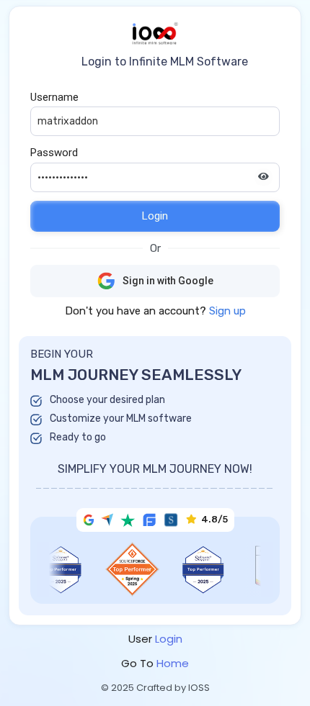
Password (54, 152)
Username (54, 97)
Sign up (227, 310)
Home (172, 663)
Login (155, 215)
